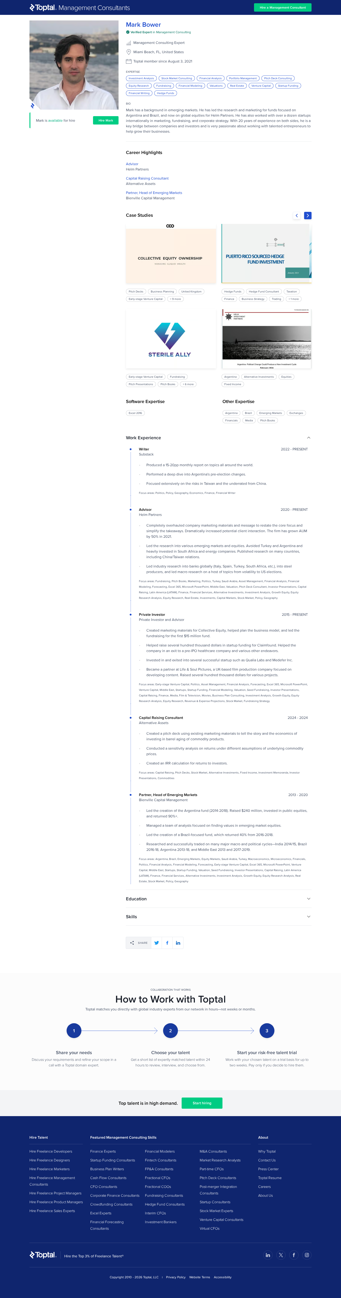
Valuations (216, 86)
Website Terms (199, 1277)
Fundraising (163, 86)
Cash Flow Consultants (108, 1177)
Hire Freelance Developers (50, 1151)
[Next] (308, 215)
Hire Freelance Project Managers (55, 1193)
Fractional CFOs (157, 1177)
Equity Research (139, 86)
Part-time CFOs (212, 1168)
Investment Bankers (161, 1221)
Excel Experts (100, 1213)
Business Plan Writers (107, 1168)
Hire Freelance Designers (49, 1160)
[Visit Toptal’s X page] (281, 1255)
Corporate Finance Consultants (114, 1195)
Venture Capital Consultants (221, 1219)
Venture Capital (261, 86)
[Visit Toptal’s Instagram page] (307, 1255)
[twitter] (156, 943)
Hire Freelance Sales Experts (52, 1210)
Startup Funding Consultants (112, 1160)
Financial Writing (139, 93)
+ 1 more (294, 299)
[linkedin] (178, 943)
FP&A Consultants (159, 1168)
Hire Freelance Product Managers (56, 1201)
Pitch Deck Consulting (278, 78)
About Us (265, 1195)
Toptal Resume (270, 1177)
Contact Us (267, 1160)
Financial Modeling (190, 86)
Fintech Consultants (160, 1160)
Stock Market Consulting (176, 78)
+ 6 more (188, 384)
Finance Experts (103, 1151)
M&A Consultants (213, 1151)
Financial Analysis (210, 78)
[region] (218, 305)
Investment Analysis (141, 78)
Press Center (268, 1168)
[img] (158, 32)
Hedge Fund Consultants (165, 1204)
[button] (219, 437)
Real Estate (237, 86)
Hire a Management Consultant (283, 7)
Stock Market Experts (216, 1210)
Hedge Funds (165, 93)
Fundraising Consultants (164, 1195)
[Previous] (296, 215)
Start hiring (202, 1103)
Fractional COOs (158, 1186)
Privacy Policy (176, 1277)
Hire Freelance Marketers (49, 1168)
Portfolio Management (243, 78)
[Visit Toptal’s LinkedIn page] (268, 1255)
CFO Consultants (103, 1186)
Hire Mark (106, 120)
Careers (264, 1186)
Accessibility (223, 1277)
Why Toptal (267, 1151)
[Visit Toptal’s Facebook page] (294, 1255)
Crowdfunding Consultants (111, 1204)
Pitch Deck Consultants (218, 1177)
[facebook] (167, 943)
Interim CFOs (155, 1213)
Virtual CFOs (209, 1228)
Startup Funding (288, 86)
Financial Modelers (160, 1151)
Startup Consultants (215, 1201)
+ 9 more (175, 299)
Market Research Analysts (220, 1160)
